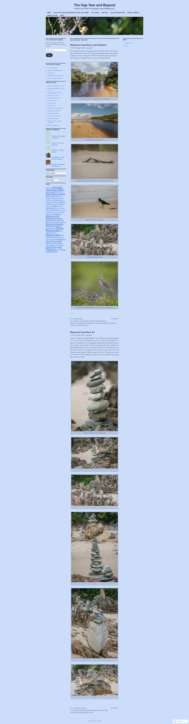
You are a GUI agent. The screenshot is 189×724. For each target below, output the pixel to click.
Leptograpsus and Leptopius (54, 110)
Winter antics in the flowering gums (56, 86)
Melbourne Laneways (54, 218)
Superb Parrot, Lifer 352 (53, 95)
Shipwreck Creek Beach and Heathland (88, 44)
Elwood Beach (49, 206)
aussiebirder (54, 164)
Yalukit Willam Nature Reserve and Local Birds (71, 13)
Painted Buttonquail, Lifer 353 (55, 92)
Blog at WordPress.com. (93, 721)
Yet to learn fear (51, 73)
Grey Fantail (59, 208)
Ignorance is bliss (52, 103)
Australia (76, 321)
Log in (126, 45)
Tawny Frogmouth (58, 245)
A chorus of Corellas (52, 68)
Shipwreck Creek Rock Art (82, 332)
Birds (76, 319)
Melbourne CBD (52, 216)
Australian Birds (84, 321)
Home (49, 13)
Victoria (81, 319)
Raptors (104, 13)
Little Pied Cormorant (59, 212)
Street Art (61, 239)
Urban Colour (52, 15)
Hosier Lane (55, 210)
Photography (91, 323)
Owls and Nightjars (117, 13)
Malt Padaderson (55, 157)
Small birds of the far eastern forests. (56, 75)
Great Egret (60, 206)
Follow (49, 55)
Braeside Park (49, 198)
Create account (128, 43)
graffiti (55, 206)
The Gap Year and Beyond (94, 4)
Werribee (58, 250)
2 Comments (114, 319)
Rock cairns (75, 712)
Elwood (61, 204)
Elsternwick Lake (55, 204)
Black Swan (58, 196)
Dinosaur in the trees (52, 100)
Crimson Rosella (54, 200)
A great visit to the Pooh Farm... (55, 78)
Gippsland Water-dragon (53, 118)
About (62, 15)
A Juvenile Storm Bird (53, 113)
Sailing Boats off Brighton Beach (55, 70)
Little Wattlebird (49, 214)
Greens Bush (51, 208)
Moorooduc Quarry (51, 220)
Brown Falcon (57, 198)
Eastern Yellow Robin (54, 202)
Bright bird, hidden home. (54, 125)
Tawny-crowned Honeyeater (81, 325)
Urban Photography (54, 247)
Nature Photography (82, 323)
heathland (72, 55)
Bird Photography (93, 321)
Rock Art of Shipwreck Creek (94, 257)
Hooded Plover (103, 321)
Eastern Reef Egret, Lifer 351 (54, 98)
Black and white (50, 196)
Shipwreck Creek (83, 712)
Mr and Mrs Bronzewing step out (55, 108)
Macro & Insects (133, 13)
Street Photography (54, 241)
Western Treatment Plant (56, 250)
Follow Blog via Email (54, 40)
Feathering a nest (51, 105)
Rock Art (107, 323)
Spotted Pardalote (53, 239)
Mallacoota (91, 51)
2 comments (89, 48)
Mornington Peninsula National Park (54, 227)
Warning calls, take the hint (54, 116)
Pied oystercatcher (100, 323)
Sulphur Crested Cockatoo (52, 243)
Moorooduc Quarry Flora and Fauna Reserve (56, 221)
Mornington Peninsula (54, 224)
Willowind (95, 13)
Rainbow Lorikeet (54, 237)
